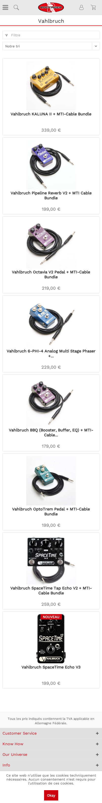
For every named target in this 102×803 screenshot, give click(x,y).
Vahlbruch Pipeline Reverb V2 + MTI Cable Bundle (51, 195)
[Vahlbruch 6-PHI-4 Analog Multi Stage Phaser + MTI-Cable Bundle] (51, 322)
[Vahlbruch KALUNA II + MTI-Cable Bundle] (51, 85)
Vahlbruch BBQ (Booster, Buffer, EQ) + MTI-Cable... (51, 432)
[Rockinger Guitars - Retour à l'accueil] (51, 7)
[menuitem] (5, 7)
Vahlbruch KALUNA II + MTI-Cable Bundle (51, 114)
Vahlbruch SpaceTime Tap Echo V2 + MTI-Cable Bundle (51, 590)
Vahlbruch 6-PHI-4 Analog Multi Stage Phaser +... (51, 353)
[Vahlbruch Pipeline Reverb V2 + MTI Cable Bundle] (51, 164)
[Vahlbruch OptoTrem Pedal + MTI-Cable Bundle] (51, 480)
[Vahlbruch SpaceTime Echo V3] (51, 638)
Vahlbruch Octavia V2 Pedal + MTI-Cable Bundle (51, 274)
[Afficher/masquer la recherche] (16, 7)
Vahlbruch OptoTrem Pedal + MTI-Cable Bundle (51, 511)
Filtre (15, 35)
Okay (51, 795)
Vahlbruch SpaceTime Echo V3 (51, 667)
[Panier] (94, 7)
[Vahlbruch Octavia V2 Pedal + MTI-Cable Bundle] (51, 243)
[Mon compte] (82, 7)
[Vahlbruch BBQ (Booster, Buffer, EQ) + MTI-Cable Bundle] (51, 401)
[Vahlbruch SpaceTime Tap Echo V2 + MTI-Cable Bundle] (51, 559)
